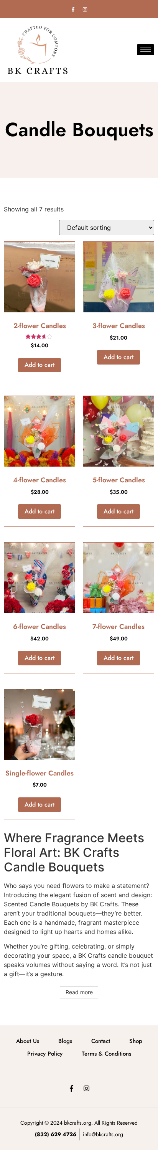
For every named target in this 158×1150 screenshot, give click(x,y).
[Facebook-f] (73, 9)
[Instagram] (85, 9)
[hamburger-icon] (145, 49)
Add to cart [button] (39, 364)
